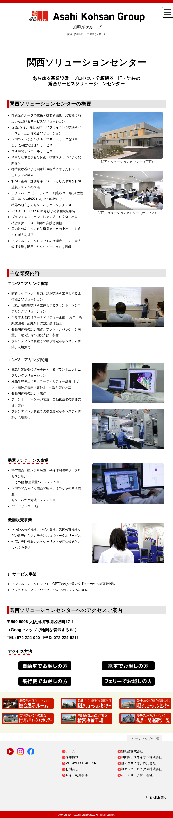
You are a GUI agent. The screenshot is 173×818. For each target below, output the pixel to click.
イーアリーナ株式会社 (137, 775)
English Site (158, 797)
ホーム (70, 751)
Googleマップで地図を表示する (40, 630)
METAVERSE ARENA (81, 763)
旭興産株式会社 (132, 751)
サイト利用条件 (77, 775)
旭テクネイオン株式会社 (138, 763)
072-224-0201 (29, 637)
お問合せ (72, 769)
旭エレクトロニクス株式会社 (141, 769)
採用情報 (72, 757)
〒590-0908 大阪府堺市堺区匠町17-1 (40, 622)
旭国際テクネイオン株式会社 (141, 757)
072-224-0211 (66, 637)
